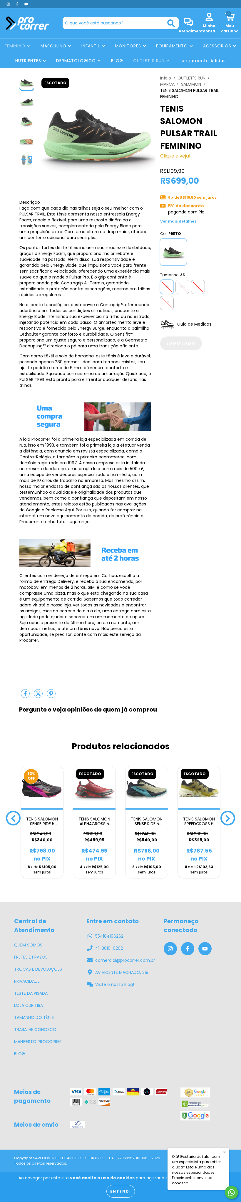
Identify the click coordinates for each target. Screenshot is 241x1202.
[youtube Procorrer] (26, 4)
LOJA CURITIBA (28, 1005)
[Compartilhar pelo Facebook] (26, 696)
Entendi (120, 1191)
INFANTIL (91, 46)
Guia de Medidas (193, 324)
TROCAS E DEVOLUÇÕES (38, 969)
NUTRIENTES (29, 61)
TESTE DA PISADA (31, 993)
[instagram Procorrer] (8, 4)
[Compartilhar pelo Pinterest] (51, 696)
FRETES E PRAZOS (31, 957)
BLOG (117, 61)
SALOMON (191, 84)
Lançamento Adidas (203, 61)
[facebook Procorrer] (17, 4)
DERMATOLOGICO (76, 61)
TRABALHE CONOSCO (35, 1029)
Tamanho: (172, 274)
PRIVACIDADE (27, 981)
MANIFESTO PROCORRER (38, 1042)
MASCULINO (54, 46)
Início (165, 78)
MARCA (167, 84)
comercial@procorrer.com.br (125, 960)
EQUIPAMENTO (172, 46)
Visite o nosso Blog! (114, 984)
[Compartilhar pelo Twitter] (39, 696)
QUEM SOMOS (28, 945)
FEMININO (16, 46)
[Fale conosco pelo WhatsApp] (231, 1192)
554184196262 (109, 936)
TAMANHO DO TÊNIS (34, 1017)
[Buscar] (171, 23)
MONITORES (129, 46)
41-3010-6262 (109, 948)
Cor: (170, 233)
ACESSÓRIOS (218, 46)
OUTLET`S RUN (149, 61)
